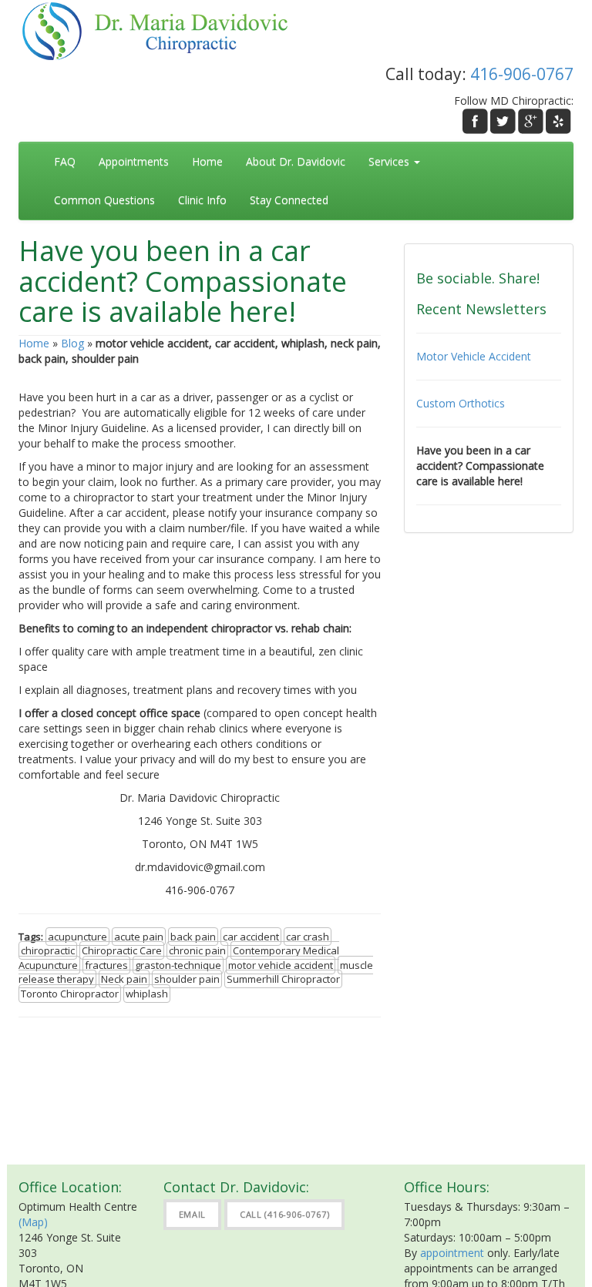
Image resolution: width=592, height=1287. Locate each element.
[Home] (163, 29)
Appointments (134, 161)
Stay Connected (289, 200)
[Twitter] (503, 121)
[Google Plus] (530, 121)
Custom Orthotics (460, 403)
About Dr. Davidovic (295, 161)
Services (390, 161)
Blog (72, 343)
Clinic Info (202, 200)
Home (207, 161)
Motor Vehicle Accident (473, 356)
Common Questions (104, 200)
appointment (452, 1252)
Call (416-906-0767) (284, 1214)
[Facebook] (475, 121)
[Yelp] (558, 121)
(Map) (33, 1222)
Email (193, 1214)
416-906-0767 (522, 74)
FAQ (65, 161)
